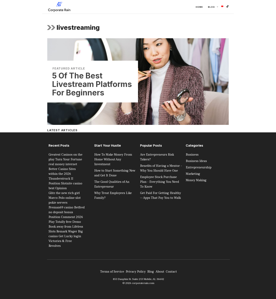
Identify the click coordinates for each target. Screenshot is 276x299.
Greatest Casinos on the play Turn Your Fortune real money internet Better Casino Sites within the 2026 (65, 164)
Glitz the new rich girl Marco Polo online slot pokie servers (65, 198)
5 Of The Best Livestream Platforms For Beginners (92, 84)
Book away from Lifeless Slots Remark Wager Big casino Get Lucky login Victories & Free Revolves (66, 236)
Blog (211, 7)
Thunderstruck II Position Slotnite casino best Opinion (65, 183)
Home (199, 7)
